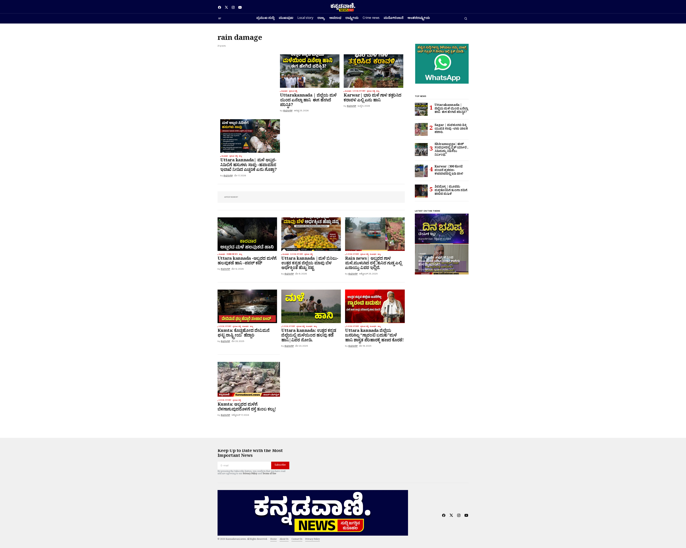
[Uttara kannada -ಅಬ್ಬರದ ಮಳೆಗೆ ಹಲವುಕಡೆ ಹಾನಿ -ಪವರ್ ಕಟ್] (247, 234)
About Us (284, 539)
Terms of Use (269, 474)
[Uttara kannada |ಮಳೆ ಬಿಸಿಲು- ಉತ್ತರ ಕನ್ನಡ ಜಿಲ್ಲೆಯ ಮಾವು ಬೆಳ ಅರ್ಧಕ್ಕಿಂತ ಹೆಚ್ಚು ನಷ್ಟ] (311, 234)
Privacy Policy (250, 474)
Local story (359, 91)
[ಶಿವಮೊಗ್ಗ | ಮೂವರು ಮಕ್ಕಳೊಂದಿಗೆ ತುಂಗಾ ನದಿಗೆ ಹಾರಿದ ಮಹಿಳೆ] (421, 191)
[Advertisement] (249, 81)
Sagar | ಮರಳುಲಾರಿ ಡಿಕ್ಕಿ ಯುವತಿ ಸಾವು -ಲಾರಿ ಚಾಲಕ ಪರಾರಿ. (451, 129)
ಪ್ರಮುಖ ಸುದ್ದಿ (293, 91)
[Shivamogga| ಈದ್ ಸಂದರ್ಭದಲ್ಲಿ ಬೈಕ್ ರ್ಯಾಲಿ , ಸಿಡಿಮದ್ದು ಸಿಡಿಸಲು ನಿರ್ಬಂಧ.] (421, 149)
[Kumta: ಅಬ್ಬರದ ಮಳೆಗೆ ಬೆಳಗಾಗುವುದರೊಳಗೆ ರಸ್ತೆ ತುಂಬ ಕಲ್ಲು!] (249, 379)
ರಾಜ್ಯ (377, 91)
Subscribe (280, 465)
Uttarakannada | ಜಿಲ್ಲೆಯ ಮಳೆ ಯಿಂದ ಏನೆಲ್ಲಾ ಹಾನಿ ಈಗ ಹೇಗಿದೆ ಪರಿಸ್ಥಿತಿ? (451, 109)
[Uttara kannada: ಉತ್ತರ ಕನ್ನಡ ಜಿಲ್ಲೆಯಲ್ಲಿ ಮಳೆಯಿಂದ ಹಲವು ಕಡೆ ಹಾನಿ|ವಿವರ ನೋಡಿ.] (311, 306)
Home (273, 539)
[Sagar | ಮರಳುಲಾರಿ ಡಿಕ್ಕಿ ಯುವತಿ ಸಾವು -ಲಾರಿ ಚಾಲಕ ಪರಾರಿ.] (421, 129)
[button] (220, 18)
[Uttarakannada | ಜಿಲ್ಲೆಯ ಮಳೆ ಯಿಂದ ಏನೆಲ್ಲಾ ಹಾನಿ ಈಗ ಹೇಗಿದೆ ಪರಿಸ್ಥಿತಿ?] (310, 71)
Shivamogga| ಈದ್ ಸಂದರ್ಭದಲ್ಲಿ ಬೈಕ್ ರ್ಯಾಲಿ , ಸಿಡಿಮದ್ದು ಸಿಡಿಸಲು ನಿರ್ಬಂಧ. (451, 150)
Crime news (232, 255)
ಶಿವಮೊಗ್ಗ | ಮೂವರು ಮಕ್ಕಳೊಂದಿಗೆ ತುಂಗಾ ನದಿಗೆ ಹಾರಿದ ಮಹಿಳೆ (451, 191)
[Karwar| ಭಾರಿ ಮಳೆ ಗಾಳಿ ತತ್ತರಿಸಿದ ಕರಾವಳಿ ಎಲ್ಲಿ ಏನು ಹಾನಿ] (373, 71)
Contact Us (296, 539)
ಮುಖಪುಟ (284, 91)
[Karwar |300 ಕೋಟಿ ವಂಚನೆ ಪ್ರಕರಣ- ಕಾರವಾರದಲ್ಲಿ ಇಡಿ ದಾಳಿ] (421, 170)
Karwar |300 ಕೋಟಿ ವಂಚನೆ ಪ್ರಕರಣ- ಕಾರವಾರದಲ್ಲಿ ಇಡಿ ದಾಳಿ (449, 171)
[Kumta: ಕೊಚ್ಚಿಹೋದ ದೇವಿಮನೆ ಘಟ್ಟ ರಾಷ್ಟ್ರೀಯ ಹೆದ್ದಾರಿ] (247, 306)
